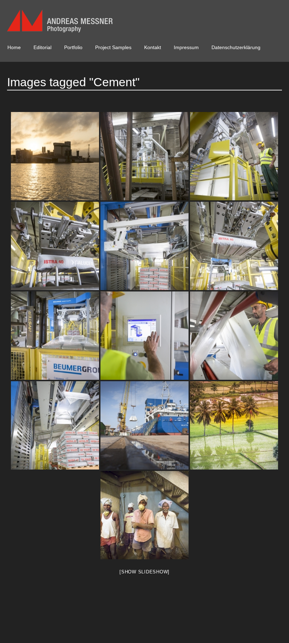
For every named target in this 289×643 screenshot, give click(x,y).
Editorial (42, 47)
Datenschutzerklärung (235, 47)
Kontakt (152, 47)
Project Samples (113, 47)
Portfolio (73, 47)
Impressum (186, 47)
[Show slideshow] (144, 571)
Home (14, 47)
